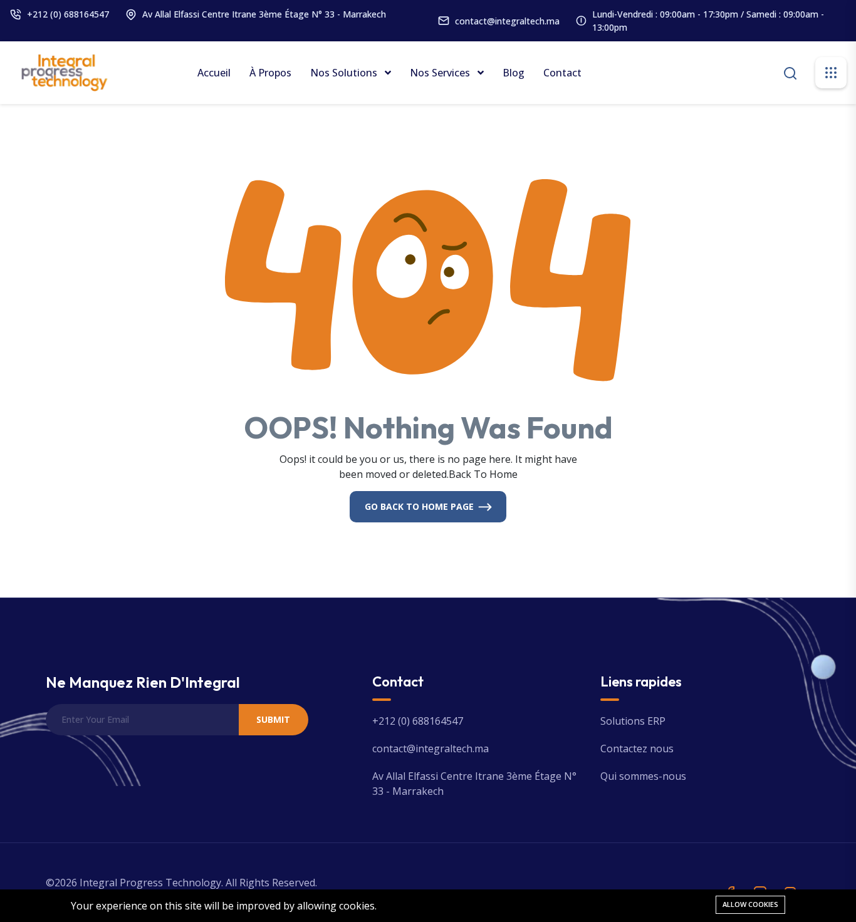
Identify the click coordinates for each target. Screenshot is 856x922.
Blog (514, 73)
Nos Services (441, 73)
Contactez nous (637, 748)
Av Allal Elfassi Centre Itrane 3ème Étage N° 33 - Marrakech (264, 14)
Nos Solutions (345, 73)
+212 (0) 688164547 (68, 14)
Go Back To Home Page (419, 506)
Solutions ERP (632, 721)
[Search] (790, 71)
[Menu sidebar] (831, 72)
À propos (270, 73)
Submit (273, 719)
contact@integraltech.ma (507, 21)
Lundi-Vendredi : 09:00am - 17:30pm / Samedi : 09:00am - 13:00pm (708, 20)
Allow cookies (750, 904)
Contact (562, 73)
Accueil (214, 73)
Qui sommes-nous (643, 776)
